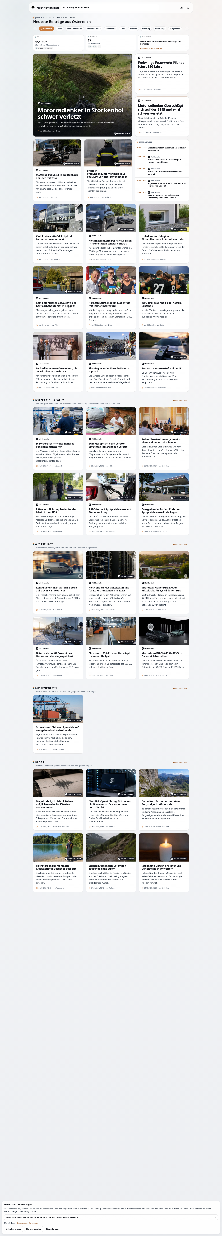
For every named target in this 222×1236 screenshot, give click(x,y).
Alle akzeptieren (13, 1229)
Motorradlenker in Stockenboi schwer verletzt (80, 113)
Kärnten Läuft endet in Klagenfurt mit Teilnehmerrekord (109, 304)
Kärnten (133, 28)
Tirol (123, 28)
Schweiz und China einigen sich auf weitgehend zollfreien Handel (57, 729)
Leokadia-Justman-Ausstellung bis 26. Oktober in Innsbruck (56, 370)
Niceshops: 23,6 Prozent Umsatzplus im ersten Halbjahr (110, 655)
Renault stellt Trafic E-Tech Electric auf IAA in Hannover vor (56, 589)
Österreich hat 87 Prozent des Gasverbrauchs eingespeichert (54, 655)
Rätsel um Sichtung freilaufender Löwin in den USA (56, 511)
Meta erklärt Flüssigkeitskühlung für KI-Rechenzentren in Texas (109, 589)
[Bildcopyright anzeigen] (80, 229)
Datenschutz (22, 1223)
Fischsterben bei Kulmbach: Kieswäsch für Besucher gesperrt (56, 867)
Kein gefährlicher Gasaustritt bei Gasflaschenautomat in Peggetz (56, 304)
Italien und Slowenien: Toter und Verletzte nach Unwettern (161, 867)
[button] (58, 43)
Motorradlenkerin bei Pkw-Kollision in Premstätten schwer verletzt (110, 242)
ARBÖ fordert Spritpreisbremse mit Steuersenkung (110, 511)
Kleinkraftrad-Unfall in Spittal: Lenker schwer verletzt (54, 238)
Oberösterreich (94, 28)
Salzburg (146, 28)
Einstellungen (52, 1229)
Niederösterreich (74, 28)
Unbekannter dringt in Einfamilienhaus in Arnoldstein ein (163, 238)
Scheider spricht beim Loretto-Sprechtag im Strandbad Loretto (108, 445)
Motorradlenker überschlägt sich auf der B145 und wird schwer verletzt (160, 109)
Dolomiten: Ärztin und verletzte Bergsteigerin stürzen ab (161, 803)
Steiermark (110, 28)
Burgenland (175, 28)
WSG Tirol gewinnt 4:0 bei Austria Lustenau (162, 304)
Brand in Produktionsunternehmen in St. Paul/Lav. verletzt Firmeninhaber (107, 173)
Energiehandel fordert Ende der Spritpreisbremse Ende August (161, 511)
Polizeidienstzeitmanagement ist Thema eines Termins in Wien (162, 441)
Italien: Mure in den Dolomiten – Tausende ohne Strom (108, 867)
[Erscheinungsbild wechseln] (188, 8)
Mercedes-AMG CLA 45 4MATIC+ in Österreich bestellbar (162, 655)
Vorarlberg (160, 28)
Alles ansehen (180, 400)
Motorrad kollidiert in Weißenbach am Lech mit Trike (57, 176)
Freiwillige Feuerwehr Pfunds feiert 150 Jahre (161, 65)
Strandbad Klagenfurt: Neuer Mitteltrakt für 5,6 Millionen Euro (161, 589)
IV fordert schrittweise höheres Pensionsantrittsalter (55, 445)
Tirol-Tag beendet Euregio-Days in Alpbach (109, 370)
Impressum (34, 1223)
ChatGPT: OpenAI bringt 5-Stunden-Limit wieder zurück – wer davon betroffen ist (110, 804)
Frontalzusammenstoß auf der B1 (162, 368)
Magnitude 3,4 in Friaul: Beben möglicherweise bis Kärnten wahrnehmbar (54, 804)
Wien (60, 28)
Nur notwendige (33, 1229)
